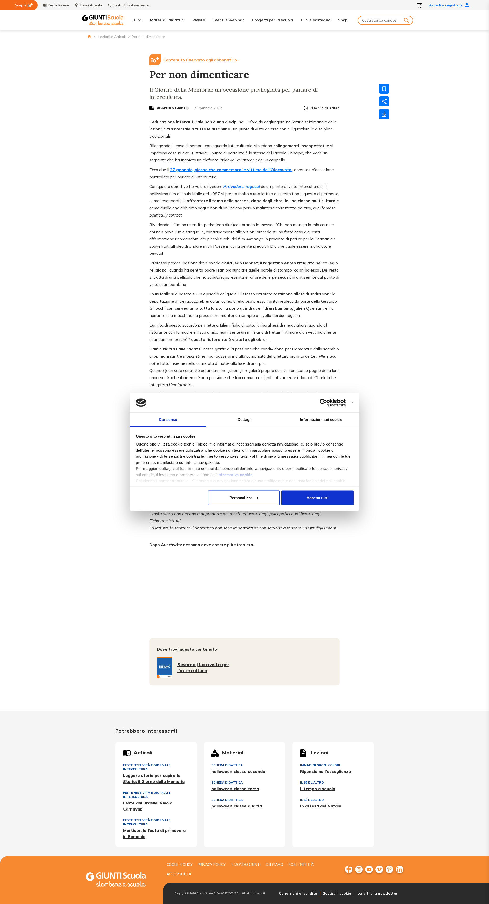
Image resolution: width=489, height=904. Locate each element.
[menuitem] (348, 869)
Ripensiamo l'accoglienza (325, 771)
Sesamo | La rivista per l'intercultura (203, 667)
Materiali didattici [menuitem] (167, 20)
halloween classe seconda (238, 771)
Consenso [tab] (168, 419)
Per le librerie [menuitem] (58, 5)
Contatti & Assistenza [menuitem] (131, 5)
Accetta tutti (317, 497)
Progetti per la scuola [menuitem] (272, 20)
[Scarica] (384, 114)
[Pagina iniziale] (89, 36)
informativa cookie (234, 475)
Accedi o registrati (445, 5)
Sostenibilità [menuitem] (301, 864)
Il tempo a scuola (317, 788)
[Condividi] (384, 101)
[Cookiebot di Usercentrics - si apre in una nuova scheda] (323, 403)
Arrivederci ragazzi (242, 186)
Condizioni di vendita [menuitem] (298, 893)
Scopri (20, 5)
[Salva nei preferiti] (384, 89)
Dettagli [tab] (245, 419)
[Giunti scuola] (121, 880)
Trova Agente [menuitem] (90, 5)
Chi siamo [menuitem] (274, 864)
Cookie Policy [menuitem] (180, 864)
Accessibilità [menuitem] (179, 874)
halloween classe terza (235, 788)
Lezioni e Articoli (112, 36)
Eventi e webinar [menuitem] (228, 20)
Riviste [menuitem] (198, 20)
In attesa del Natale (320, 805)
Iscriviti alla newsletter (376, 893)
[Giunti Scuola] (103, 20)
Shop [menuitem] (342, 20)
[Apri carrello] (419, 5)
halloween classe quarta (236, 805)
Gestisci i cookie (336, 893)
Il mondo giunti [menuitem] (245, 864)
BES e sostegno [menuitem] (315, 20)
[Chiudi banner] (353, 402)
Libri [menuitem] (138, 20)
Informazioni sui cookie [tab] (321, 419)
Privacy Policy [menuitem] (212, 864)
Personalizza (240, 497)
